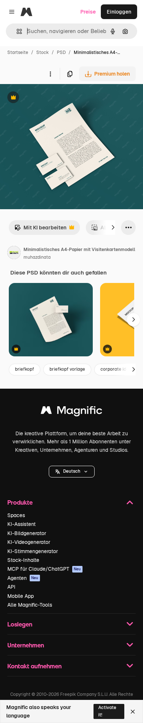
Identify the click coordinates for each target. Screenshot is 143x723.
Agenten (22, 578)
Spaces (16, 515)
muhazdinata (37, 257)
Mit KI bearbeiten (40, 229)
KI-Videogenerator (28, 542)
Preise (88, 11)
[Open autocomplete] (16, 31)
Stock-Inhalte (23, 560)
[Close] (133, 711)
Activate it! (107, 711)
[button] (72, 471)
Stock (42, 52)
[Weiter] (113, 227)
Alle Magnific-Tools (29, 605)
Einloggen (119, 11)
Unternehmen (25, 645)
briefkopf (24, 369)
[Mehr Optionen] (50, 73)
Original (47, 98)
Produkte (20, 502)
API (11, 587)
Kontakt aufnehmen (34, 666)
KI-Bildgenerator (26, 533)
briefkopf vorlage (67, 369)
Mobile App (20, 596)
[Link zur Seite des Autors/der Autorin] (14, 253)
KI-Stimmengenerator (32, 551)
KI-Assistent (21, 524)
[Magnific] (71, 412)
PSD (61, 52)
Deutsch (71, 471)
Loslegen (19, 624)
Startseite (17, 52)
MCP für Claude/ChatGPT (44, 569)
